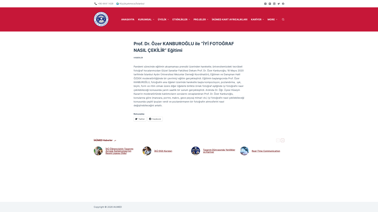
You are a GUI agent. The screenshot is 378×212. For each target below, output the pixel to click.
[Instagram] (265, 4)
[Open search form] (283, 19)
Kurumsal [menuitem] (145, 19)
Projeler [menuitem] (200, 19)
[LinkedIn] (274, 4)
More (271, 19)
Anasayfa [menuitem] (127, 19)
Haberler (138, 58)
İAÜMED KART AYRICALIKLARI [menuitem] (229, 19)
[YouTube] (270, 4)
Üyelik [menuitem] (162, 19)
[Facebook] (283, 4)
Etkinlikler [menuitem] (180, 19)
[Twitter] (279, 4)
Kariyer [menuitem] (256, 19)
